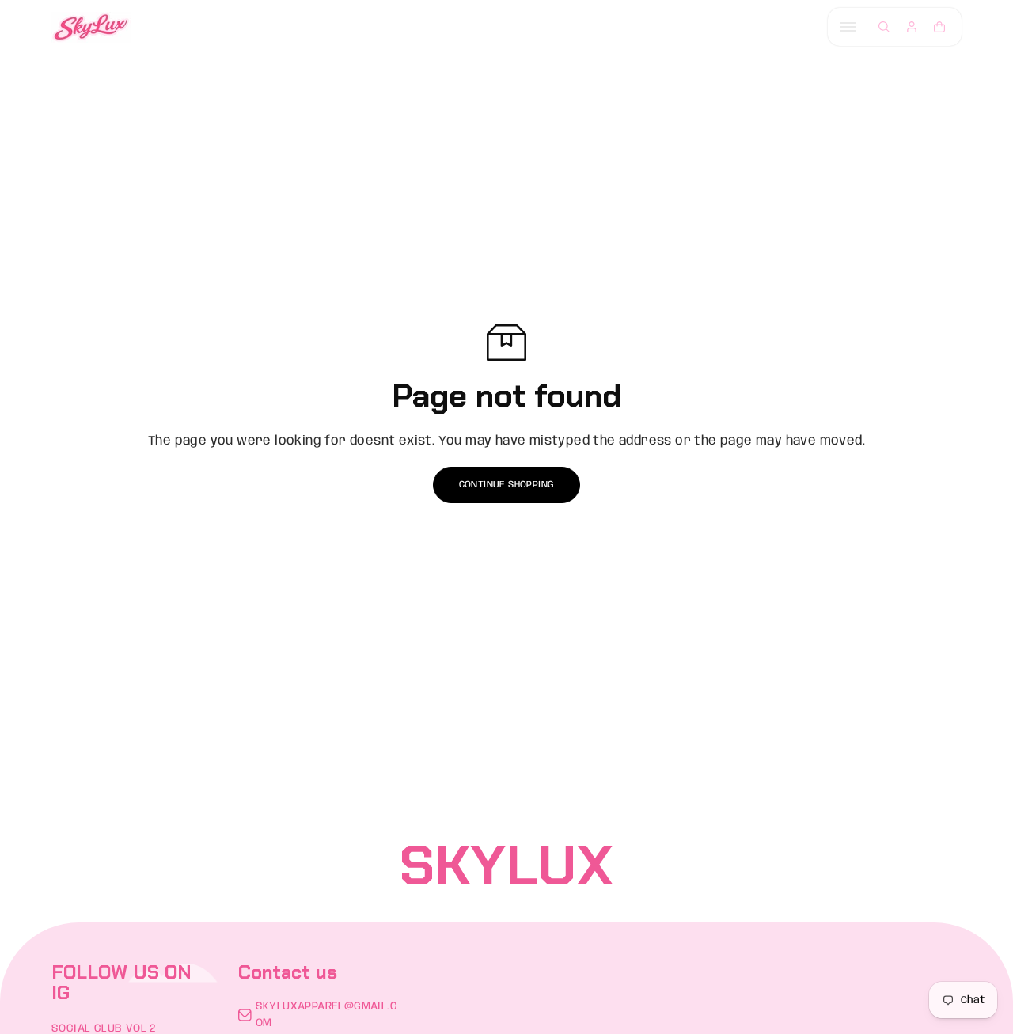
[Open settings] (884, 27)
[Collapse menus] (847, 27)
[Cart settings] (939, 27)
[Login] (912, 27)
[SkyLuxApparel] (91, 27)
